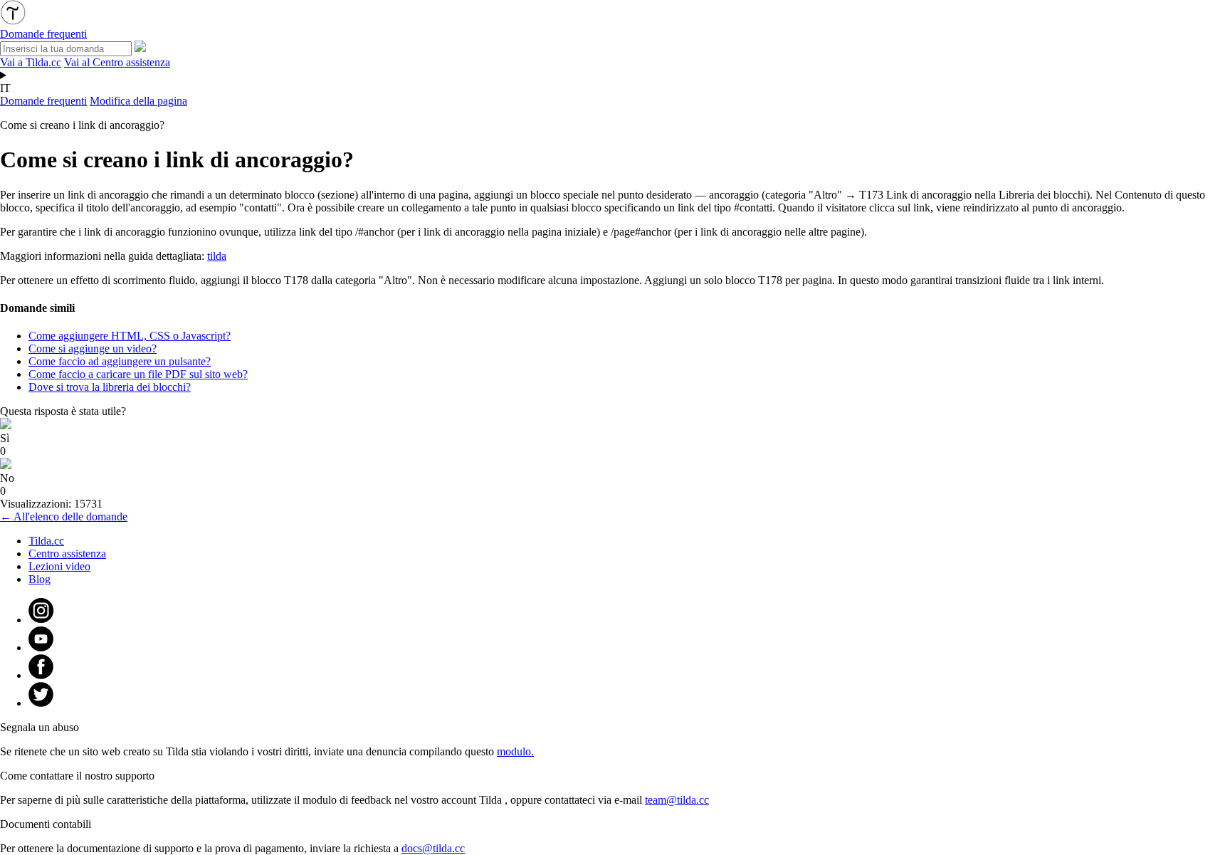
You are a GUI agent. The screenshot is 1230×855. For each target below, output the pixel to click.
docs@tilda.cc (433, 848)
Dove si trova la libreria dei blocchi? (109, 387)
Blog (39, 579)
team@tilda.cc (677, 800)
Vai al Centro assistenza (117, 62)
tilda (216, 256)
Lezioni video (59, 566)
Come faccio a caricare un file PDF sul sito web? (138, 374)
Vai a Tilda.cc (30, 62)
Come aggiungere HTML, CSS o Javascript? (129, 336)
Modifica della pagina (138, 101)
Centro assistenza (67, 553)
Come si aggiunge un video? (92, 348)
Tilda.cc (46, 541)
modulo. (515, 751)
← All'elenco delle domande (63, 516)
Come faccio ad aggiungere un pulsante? (119, 361)
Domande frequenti (43, 101)
